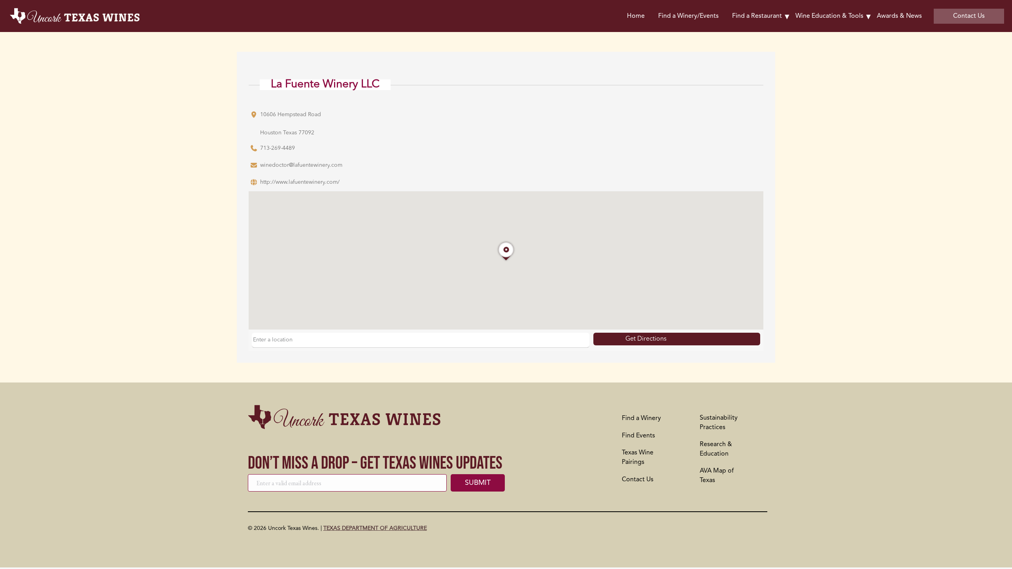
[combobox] (420, 340)
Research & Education (716, 449)
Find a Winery (641, 418)
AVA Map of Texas (717, 476)
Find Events (638, 436)
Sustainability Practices (719, 423)
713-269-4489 (277, 148)
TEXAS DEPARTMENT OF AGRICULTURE (375, 528)
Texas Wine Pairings (637, 457)
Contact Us (637, 480)
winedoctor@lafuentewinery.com (301, 165)
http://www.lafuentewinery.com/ (300, 182)
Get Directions (645, 339)
